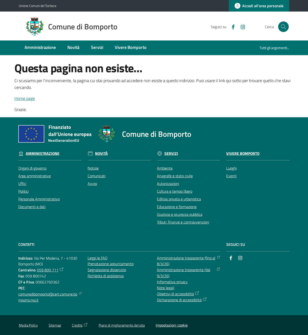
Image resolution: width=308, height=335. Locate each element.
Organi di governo (32, 168)
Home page (24, 98)
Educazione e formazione (177, 207)
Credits (77, 325)
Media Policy (28, 325)
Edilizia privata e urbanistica (179, 199)
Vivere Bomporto (242, 153)
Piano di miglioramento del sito (122, 325)
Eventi (231, 176)
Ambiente (165, 168)
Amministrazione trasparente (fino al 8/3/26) (186, 261)
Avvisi (92, 183)
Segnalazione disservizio (107, 270)
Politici (23, 191)
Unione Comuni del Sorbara (37, 5)
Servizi (171, 153)
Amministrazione (42, 153)
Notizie (93, 168)
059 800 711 (47, 270)
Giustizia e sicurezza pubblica (179, 214)
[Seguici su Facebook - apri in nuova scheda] (231, 26)
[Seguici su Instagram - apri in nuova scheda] (241, 26)
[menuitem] (40, 47)
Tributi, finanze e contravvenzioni (183, 222)
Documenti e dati (31, 207)
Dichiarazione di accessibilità (179, 300)
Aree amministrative (34, 176)
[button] (283, 27)
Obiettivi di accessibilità (175, 294)
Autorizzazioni (168, 183)
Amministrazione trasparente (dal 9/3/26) (183, 273)
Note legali (165, 288)
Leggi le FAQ (98, 258)
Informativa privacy (172, 282)
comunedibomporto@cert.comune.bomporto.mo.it (47, 297)
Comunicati (96, 176)
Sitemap (55, 325)
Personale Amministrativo (39, 199)
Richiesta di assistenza (106, 276)
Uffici (22, 183)
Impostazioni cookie (172, 325)
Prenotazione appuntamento (111, 264)
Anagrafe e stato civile (175, 176)
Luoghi (231, 168)
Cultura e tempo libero (174, 191)
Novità (101, 153)
